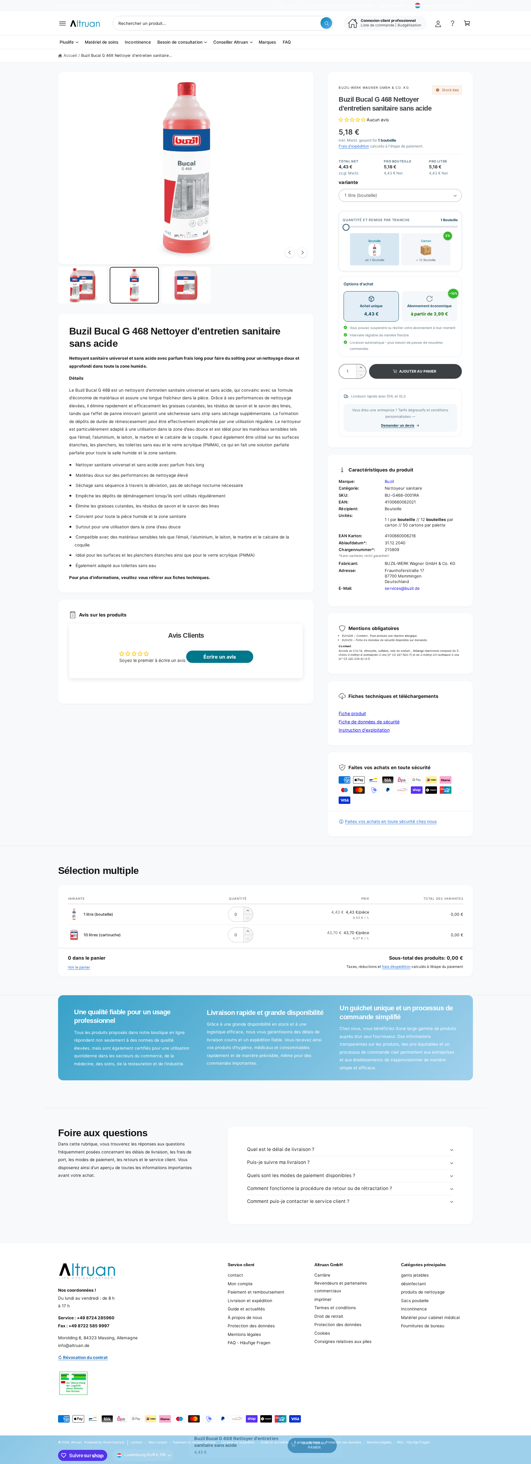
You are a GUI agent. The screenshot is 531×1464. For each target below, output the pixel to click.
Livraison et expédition (250, 1300)
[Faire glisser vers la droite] (302, 252)
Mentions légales (244, 1334)
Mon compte (240, 1283)
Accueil (70, 55)
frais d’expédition (396, 967)
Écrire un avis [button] (219, 657)
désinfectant (413, 1283)
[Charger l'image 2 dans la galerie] (134, 285)
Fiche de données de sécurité (369, 721)
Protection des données (251, 1325)
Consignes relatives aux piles (343, 1341)
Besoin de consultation (179, 42)
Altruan (76, 1442)
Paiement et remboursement (256, 1292)
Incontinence (414, 1308)
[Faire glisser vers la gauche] (290, 252)
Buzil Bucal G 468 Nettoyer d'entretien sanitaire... (126, 55)
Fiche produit (352, 713)
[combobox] (223, 23)
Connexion (395, 5)
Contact (292, 5)
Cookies (322, 1333)
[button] (62, 23)
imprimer (323, 1299)
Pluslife (67, 42)
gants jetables (415, 1275)
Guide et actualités (246, 1308)
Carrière (322, 1275)
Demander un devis (397, 425)
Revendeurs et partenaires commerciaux (340, 1287)
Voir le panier (79, 967)
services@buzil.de (402, 588)
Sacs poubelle (415, 1300)
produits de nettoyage (423, 1292)
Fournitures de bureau (422, 1325)
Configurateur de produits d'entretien (342, 5)
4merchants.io (113, 1442)
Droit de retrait (328, 1316)
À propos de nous (245, 1317)
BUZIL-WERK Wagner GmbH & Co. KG (374, 87)
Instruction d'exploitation (364, 730)
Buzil (389, 481)
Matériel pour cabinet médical (430, 1317)
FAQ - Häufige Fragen (249, 1342)
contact (235, 1275)
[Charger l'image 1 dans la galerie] (82, 285)
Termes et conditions (335, 1307)
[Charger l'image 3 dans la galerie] (186, 285)
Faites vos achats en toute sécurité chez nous (390, 821)
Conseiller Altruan (230, 42)
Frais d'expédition (354, 146)
